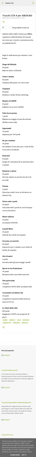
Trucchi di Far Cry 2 (7, 435)
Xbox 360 (25, 322)
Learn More (15, 455)
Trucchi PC (16, 322)
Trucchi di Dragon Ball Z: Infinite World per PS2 (16, 402)
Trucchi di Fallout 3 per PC (9, 370)
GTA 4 (19, 320)
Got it (24, 455)
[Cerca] (33, 3)
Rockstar (26, 320)
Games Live (9, 3)
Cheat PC (12, 320)
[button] (3, 22)
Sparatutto (7, 322)
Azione (5, 320)
